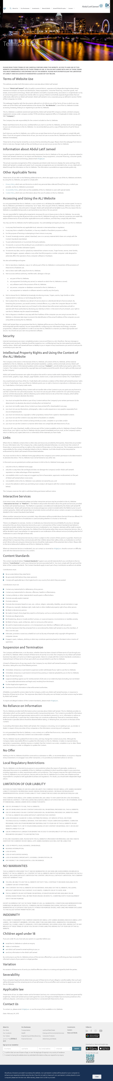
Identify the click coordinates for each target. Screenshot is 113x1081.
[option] (56, 30)
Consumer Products (49, 1036)
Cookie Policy (10, 193)
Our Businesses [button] (25, 8)
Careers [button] (70, 8)
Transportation (25, 1030)
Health (23, 1033)
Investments (71, 1027)
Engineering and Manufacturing (30, 1036)
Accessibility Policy (12, 190)
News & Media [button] (46, 8)
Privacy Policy (10, 184)
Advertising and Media (49, 1039)
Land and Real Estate (49, 1030)
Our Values (6, 1036)
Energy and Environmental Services (53, 1033)
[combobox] (63, 1049)
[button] (5, 8)
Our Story (6, 1030)
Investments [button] (35, 8)
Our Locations (7, 1033)
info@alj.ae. (41, 159)
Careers (69, 1030)
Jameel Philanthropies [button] (59, 8)
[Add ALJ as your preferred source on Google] (93, 1036)
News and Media (72, 1033)
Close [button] (97, 1076)
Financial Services (26, 1039)
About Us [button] (15, 8)
